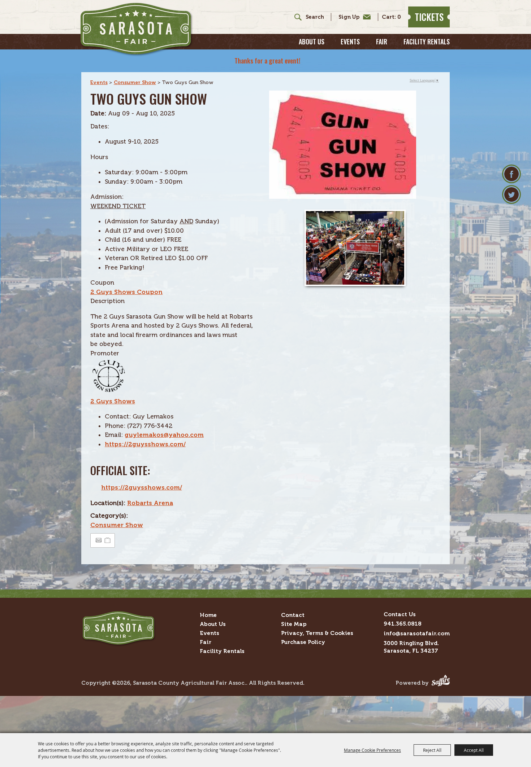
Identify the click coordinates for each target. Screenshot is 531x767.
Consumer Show (135, 82)
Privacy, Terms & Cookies (317, 633)
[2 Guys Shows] (108, 391)
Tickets (429, 16)
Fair (381, 41)
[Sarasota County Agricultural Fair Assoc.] (136, 29)
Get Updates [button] (353, 17)
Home (208, 615)
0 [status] (399, 17)
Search (295, 17)
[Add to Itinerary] (108, 540)
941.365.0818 (403, 623)
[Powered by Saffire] (441, 683)
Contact (293, 615)
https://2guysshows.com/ (145, 444)
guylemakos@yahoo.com (164, 434)
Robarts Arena (150, 503)
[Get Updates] (351, 17)
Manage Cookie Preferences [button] (372, 750)
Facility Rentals (426, 41)
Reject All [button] (432, 750)
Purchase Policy (303, 642)
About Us (311, 41)
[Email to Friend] (98, 540)
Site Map (293, 624)
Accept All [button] (474, 750)
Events (350, 41)
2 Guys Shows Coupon (126, 291)
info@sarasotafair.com (417, 633)
